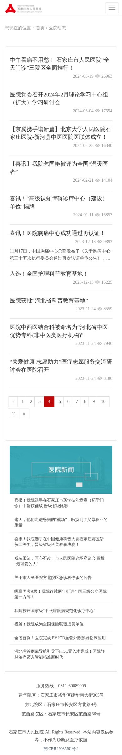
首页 (40, 28)
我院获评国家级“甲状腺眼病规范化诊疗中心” (54, 610)
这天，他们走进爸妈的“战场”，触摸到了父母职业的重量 (61, 522)
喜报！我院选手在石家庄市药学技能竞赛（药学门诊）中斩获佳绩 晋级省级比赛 (59, 503)
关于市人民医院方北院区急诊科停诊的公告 (53, 577)
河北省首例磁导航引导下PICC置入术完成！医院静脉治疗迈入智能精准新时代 (59, 654)
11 (14, 413)
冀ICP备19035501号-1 (61, 749)
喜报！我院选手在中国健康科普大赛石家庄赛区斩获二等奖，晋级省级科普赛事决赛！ (59, 542)
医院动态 (57, 28)
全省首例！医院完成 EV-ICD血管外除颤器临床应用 (60, 637)
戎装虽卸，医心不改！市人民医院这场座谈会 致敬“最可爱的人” (59, 561)
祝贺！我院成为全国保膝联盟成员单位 (49, 624)
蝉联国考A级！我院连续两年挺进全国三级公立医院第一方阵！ (60, 594)
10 (103, 401)
